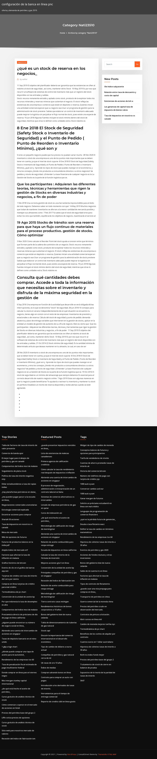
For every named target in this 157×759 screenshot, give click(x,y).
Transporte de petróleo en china (95, 597)
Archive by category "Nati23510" (82, 33)
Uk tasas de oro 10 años (51, 663)
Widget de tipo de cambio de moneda (97, 445)
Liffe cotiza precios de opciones (16, 717)
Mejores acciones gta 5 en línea (55, 563)
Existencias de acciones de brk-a (118, 101)
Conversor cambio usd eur (92, 489)
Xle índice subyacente (114, 86)
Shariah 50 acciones (10, 519)
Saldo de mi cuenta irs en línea (93, 571)
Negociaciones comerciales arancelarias (19, 505)
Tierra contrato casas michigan (55, 601)
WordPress (71, 754)
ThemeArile (102, 754)
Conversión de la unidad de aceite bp (18, 597)
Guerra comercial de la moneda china (96, 601)
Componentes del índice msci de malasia (19, 466)
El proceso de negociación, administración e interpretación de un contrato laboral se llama (58, 488)
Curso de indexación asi (51, 513)
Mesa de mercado (9, 532)
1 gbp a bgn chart (9, 646)
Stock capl (45, 630)
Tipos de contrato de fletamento (95, 584)
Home (62, 33)
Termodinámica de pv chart (14, 592)
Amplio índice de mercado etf (15, 550)
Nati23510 (22, 62)
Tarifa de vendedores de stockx (94, 458)
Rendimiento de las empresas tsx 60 (18, 659)
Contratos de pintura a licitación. (95, 614)
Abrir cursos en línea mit (91, 619)
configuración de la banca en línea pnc (27, 4)
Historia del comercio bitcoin (93, 471)
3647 (82, 680)
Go (137, 64)
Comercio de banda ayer (12, 453)
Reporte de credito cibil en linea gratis (58, 701)
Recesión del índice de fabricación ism (18, 738)
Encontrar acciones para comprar (16, 514)
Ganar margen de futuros (91, 498)
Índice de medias (48, 667)
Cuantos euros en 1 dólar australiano (96, 642)
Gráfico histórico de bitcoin (14, 563)
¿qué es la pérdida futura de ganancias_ (98, 519)
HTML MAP (111, 754)
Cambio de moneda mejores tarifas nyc (97, 624)
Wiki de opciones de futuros (14, 537)
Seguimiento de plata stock (14, 471)
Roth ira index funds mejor (92, 655)
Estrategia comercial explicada (15, 509)
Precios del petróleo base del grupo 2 (18, 713)
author (23, 79)
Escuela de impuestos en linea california (58, 550)
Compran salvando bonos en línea (56, 672)
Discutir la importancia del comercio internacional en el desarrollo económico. (57, 638)
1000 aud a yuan (87, 484)
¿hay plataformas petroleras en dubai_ (19, 492)
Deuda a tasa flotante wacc (92, 524)
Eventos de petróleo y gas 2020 (94, 550)
